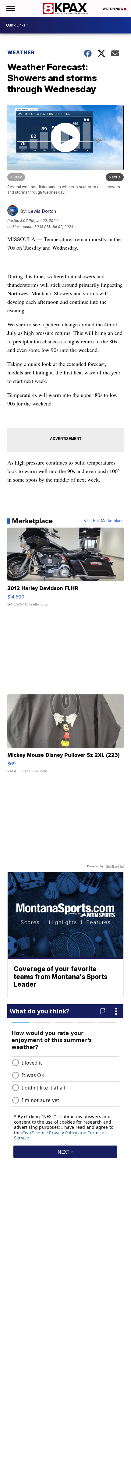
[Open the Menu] (10, 9)
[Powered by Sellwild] (115, 866)
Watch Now (113, 9)
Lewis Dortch (42, 211)
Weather (21, 52)
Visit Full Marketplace (104, 521)
